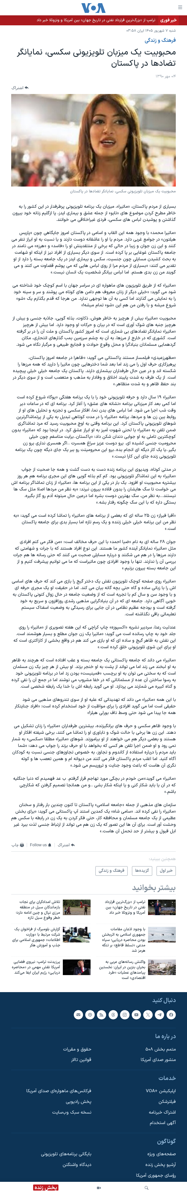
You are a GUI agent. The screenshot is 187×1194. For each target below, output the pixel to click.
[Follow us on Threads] (113, 1014)
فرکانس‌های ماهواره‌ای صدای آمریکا (58, 1091)
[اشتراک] (78, 1014)
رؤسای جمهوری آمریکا (156, 1175)
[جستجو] (146, 1188)
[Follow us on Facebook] (171, 1014)
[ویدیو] (99, 1188)
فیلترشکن (167, 1102)
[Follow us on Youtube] (136, 1014)
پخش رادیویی (78, 1102)
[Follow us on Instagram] (124, 1014)
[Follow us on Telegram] (159, 1014)
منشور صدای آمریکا (158, 1060)
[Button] (19, 88)
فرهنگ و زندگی (160, 41)
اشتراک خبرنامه (162, 1112)
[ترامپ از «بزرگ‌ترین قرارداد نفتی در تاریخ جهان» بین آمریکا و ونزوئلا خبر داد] (162, 907)
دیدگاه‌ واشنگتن (77, 1165)
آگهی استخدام (163, 1123)
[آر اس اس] (101, 1014)
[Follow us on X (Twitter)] (147, 1014)
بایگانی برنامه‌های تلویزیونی (66, 1154)
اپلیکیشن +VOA (161, 1091)
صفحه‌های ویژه (161, 1154)
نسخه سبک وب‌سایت (71, 1112)
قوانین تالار (81, 1060)
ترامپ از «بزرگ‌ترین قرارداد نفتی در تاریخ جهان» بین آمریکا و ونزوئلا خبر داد (96, 20)
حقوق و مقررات (77, 1049)
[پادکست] (89, 1014)
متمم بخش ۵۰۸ (160, 1049)
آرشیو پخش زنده (160, 1165)
